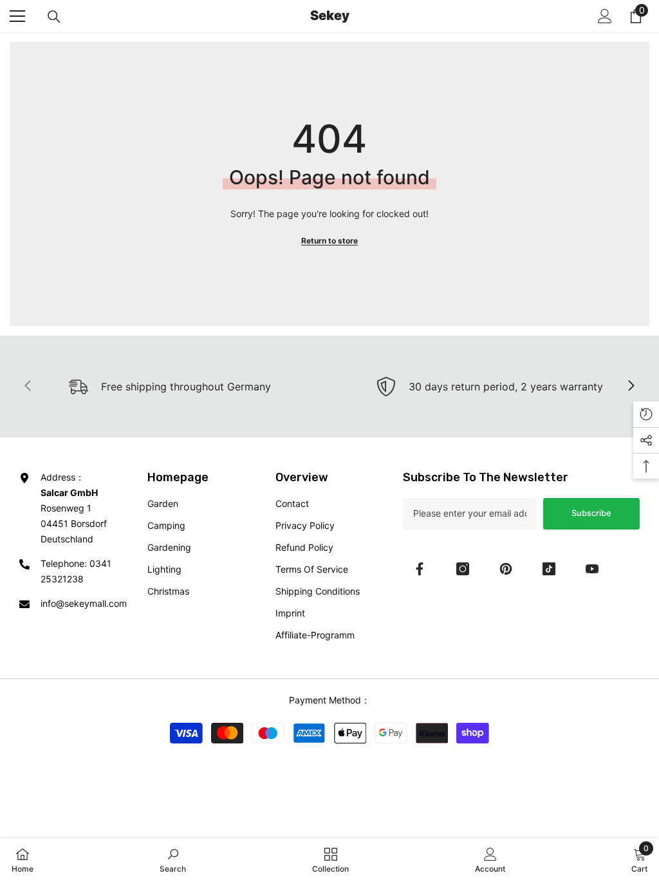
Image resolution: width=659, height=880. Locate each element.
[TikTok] (549, 569)
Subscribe (591, 513)
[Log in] (605, 16)
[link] (489, 386)
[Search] (54, 16)
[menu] (17, 16)
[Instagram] (462, 569)
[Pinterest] (506, 569)
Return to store (329, 240)
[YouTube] (592, 569)
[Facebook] (419, 569)
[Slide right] (630, 386)
